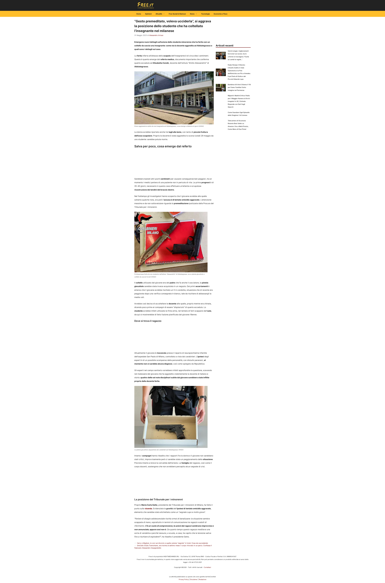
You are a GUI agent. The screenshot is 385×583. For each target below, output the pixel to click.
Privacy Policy (184, 579)
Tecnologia (205, 14)
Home (138, 14)
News (192, 14)
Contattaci (207, 567)
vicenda (148, 508)
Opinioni (148, 14)
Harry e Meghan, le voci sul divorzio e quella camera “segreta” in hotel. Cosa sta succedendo (172, 543)
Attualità (159, 14)
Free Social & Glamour (177, 14)
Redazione (202, 579)
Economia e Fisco (220, 14)
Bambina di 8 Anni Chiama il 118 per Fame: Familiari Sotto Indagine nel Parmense (239, 87)
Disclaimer (194, 579)
